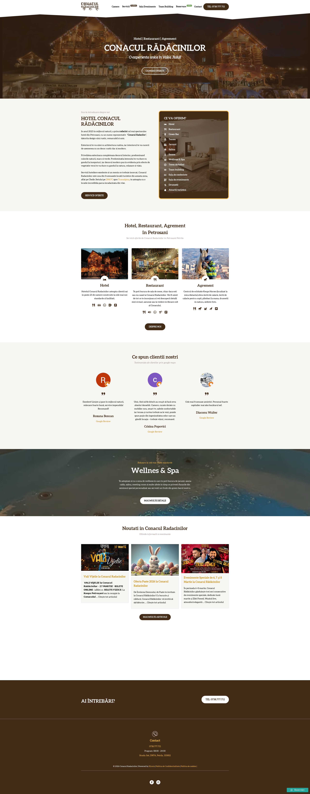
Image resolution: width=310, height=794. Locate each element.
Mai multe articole (155, 617)
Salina (172, 149)
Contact (198, 7)
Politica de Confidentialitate (168, 766)
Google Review (103, 421)
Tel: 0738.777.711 (215, 699)
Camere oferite (155, 71)
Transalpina (123, 180)
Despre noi (155, 327)
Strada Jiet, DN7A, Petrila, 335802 (155, 755)
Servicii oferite (94, 196)
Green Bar (174, 134)
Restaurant (174, 129)
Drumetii (173, 185)
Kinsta (152, 766)
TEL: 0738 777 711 (216, 7)
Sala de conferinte (178, 175)
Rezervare (181, 7)
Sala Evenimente (147, 7)
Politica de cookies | (189, 766)
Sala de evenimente (179, 180)
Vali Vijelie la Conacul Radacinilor (105, 576)
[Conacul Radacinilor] (90, 7)
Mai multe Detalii (155, 501)
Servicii (126, 7)
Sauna (172, 154)
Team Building (166, 7)
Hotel (171, 124)
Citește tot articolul (107, 597)
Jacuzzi (172, 144)
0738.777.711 (155, 746)
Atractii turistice (177, 190)
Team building (176, 170)
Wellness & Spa (177, 159)
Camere (115, 7)
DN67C (109, 180)
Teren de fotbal (176, 165)
